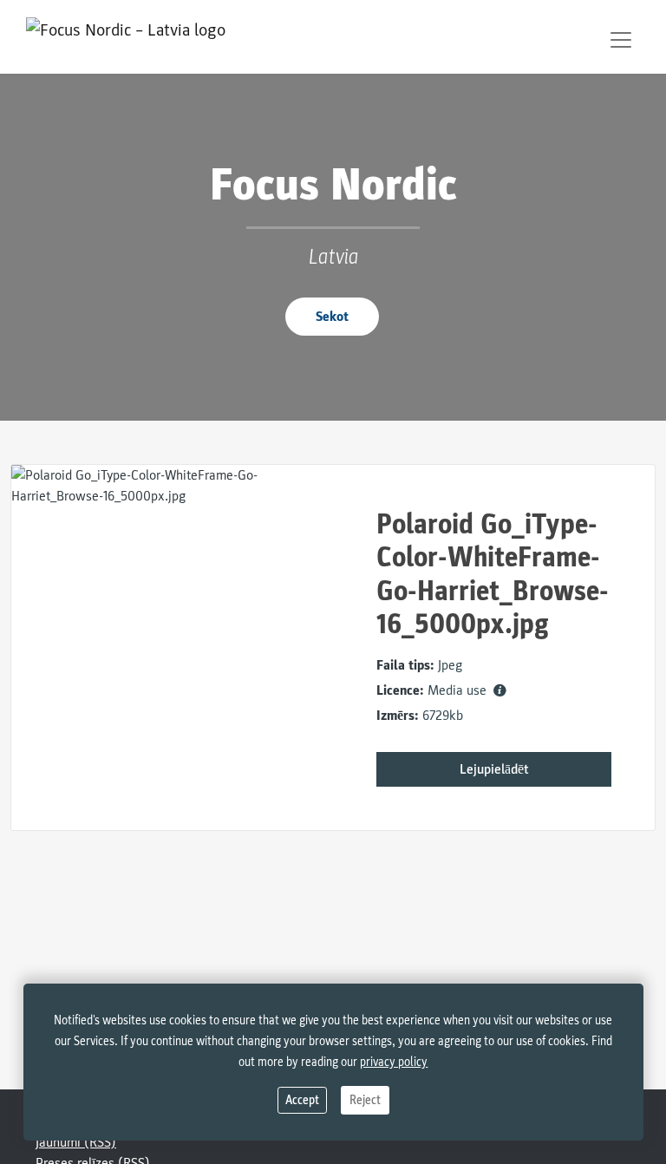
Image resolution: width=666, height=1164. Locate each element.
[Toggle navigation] (620, 39)
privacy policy (394, 1062)
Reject (365, 1100)
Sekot (332, 316)
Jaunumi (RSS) (76, 1142)
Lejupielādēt (494, 769)
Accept (302, 1100)
